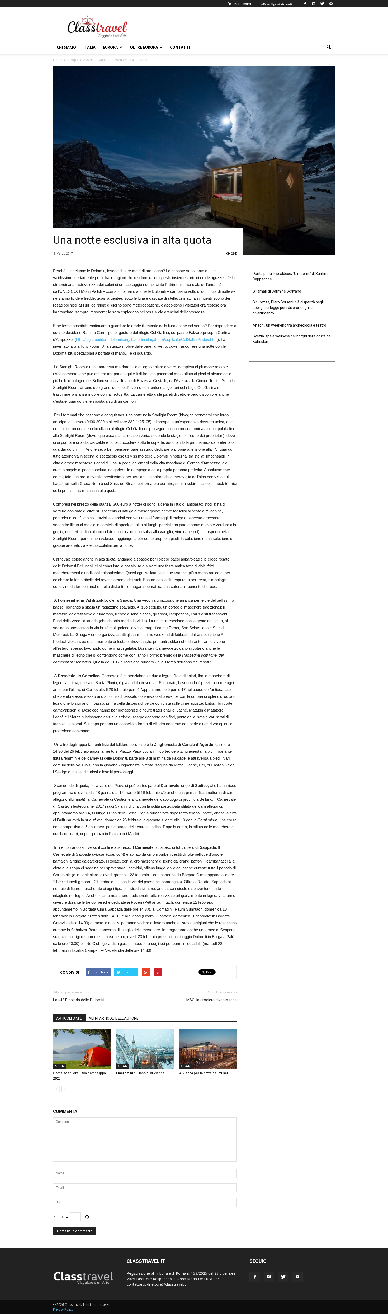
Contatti (180, 47)
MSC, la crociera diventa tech (211, 999)
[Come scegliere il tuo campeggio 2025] (82, 1049)
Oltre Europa (144, 47)
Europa (110, 47)
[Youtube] (331, 4)
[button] (328, 47)
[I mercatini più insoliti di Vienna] (145, 1049)
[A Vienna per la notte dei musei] (208, 1049)
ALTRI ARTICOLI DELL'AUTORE (114, 1018)
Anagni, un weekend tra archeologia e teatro (289, 325)
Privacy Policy (63, 1309)
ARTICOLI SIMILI (69, 1018)
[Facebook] (305, 4)
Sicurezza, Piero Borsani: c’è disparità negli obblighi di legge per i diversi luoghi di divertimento (288, 307)
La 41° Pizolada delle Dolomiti (78, 999)
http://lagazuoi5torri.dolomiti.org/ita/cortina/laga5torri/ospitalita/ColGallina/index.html (146, 339)
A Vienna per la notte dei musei (203, 1073)
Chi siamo (66, 47)
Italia (89, 47)
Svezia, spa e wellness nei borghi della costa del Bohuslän (292, 339)
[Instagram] (314, 4)
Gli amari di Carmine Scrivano (277, 291)
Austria (59, 1066)
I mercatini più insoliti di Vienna (140, 1073)
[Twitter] (322, 4)
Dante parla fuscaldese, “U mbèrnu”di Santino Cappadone (290, 276)
